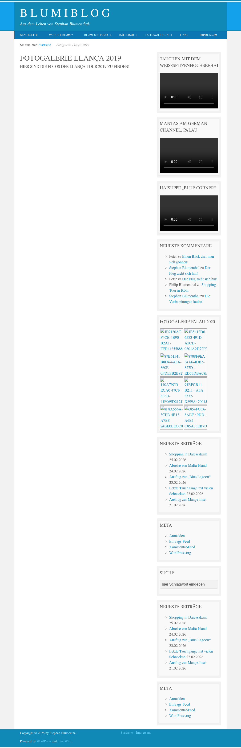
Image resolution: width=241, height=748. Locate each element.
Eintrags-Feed (179, 541)
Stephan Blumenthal (184, 267)
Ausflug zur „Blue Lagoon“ (190, 476)
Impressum (208, 34)
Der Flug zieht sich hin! (199, 278)
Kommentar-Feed (182, 546)
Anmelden (177, 535)
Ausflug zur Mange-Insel (187, 499)
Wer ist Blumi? (61, 34)
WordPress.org (180, 552)
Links (184, 34)
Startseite (29, 34)
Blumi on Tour (96, 34)
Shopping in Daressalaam (188, 453)
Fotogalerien (157, 34)
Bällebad (126, 34)
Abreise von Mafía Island (188, 465)
